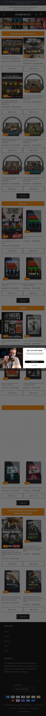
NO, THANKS (34, 365)
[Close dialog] (44, 349)
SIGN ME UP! (34, 361)
